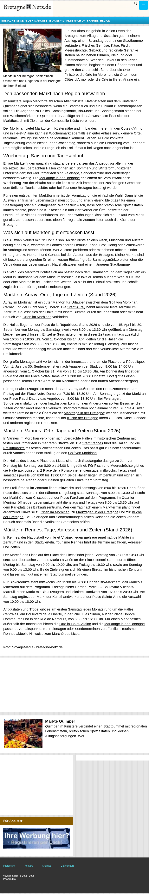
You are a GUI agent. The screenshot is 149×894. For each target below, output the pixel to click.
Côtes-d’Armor (132, 128)
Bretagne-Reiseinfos (16, 20)
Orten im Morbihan (37, 317)
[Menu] (143, 5)
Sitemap (46, 865)
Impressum (9, 865)
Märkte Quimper (60, 721)
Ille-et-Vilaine (24, 133)
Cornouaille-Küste (65, 121)
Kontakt (29, 865)
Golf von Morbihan (82, 453)
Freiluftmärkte (14, 448)
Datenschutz (67, 865)
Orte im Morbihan (98, 75)
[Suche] (135, 3)
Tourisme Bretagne (77, 188)
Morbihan (17, 128)
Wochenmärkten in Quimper (31, 116)
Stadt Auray (76, 307)
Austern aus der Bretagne (93, 255)
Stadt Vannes (92, 443)
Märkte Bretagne (47, 20)
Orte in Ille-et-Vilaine (117, 79)
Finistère (15, 101)
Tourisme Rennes (69, 542)
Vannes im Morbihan (23, 438)
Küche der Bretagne (82, 418)
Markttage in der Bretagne (59, 178)
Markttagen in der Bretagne (97, 512)
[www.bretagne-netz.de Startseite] (27, 8)
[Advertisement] (74, 685)
